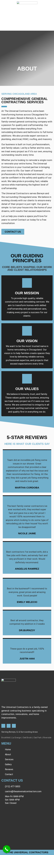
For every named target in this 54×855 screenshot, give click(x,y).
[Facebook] (3, 726)
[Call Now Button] (6, 849)
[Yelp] (9, 726)
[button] (27, 27)
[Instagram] (14, 726)
